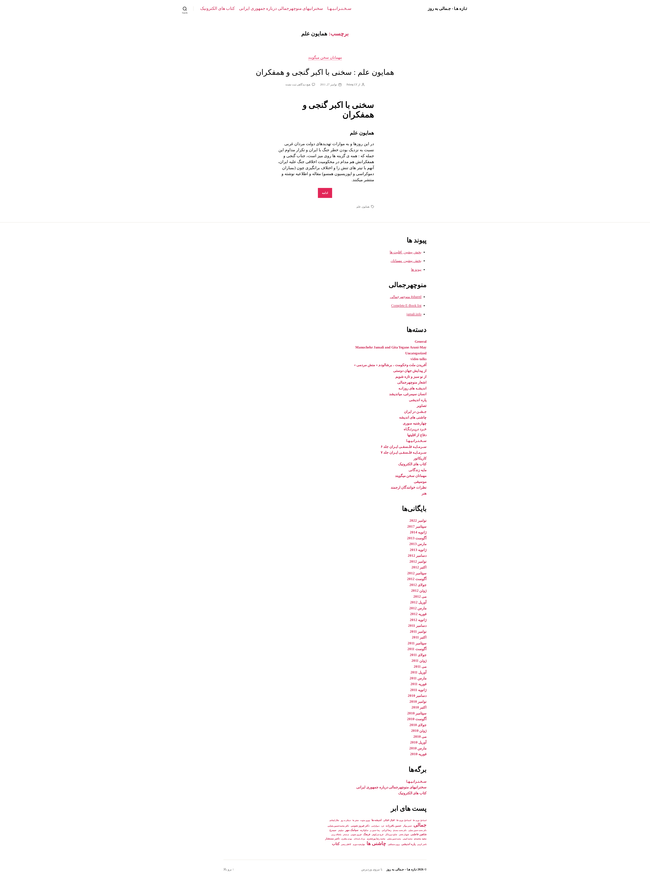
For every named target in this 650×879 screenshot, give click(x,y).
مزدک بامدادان (359, 839)
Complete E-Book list (406, 305)
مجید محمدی (420, 838)
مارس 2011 (418, 678)
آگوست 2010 (417, 719)
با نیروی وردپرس (371, 869)
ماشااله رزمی (336, 835)
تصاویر (422, 406)
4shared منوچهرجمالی (405, 297)
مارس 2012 (418, 608)
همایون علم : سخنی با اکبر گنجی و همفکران (325, 72)
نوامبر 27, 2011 (328, 84)
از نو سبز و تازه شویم (411, 377)
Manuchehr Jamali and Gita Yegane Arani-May (391, 347)
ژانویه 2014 (418, 532)
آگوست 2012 (417, 579)
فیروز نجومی (356, 834)
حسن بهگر (407, 826)
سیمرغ (333, 830)
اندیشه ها (377, 820)
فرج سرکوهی (377, 834)
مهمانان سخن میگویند (325, 57)
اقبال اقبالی (389, 820)
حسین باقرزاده (393, 825)
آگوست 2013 (417, 538)
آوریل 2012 (418, 602)
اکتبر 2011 (419, 637)
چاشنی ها (376, 843)
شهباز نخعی (404, 834)
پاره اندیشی (418, 400)
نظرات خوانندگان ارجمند (409, 487)
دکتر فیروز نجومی (360, 825)
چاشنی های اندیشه (413, 417)
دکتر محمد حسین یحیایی (417, 830)
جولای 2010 (418, 725)
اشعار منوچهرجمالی (412, 382)
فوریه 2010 (418, 754)
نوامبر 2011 (418, 631)
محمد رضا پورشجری (376, 838)
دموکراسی (375, 826)
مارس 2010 (418, 748)
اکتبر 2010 (419, 707)
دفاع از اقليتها (417, 435)
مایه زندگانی (418, 470)
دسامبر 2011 (417, 626)
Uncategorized (416, 353)
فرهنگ (366, 834)
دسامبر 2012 (417, 556)
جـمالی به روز (346, 820)
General (421, 342)
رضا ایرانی (387, 830)
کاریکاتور (420, 458)
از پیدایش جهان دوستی (410, 371)
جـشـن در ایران (415, 412)
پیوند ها (416, 269)
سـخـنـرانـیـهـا (339, 8)
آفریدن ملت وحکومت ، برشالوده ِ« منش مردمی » (390, 365)
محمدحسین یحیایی (394, 839)
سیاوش (341, 830)
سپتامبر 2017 (417, 526)
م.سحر (346, 834)
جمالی (420, 825)
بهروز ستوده (365, 820)
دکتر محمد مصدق (400, 830)
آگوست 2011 (417, 649)
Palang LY (352, 84)
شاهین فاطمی (418, 834)
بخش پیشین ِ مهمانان (406, 261)
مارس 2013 (418, 544)
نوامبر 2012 (418, 561)
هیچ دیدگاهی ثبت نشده (298, 84)
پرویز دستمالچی (394, 844)
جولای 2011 (418, 655)
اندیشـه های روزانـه (412, 388)
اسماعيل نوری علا (420, 820)
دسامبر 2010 (417, 696)
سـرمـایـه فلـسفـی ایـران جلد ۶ (404, 447)
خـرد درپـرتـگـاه (415, 429)
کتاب (336, 844)
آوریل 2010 (418, 742)
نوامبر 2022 (418, 521)
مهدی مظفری (346, 839)
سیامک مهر (351, 830)
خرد (382, 826)
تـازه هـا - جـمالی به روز (447, 8)
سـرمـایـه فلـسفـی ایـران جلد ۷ (404, 452)
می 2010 (420, 737)
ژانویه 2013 (418, 550)
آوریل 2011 (418, 672)
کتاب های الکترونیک (217, 8)
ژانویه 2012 (418, 620)
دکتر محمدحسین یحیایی (338, 826)
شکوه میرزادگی (391, 835)
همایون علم (362, 206)
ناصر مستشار (332, 838)
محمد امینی (407, 839)
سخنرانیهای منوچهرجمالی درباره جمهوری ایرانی (281, 8)
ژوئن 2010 (419, 731)
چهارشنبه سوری (415, 423)
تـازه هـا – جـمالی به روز (401, 869)
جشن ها (356, 820)
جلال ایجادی (334, 820)
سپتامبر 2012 (417, 573)
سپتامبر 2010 (417, 713)
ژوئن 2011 (419, 661)
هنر (424, 493)
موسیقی (420, 482)
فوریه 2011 (418, 684)
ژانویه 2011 (418, 690)
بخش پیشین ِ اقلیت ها (405, 252)
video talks (418, 359)
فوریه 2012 (418, 614)
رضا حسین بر (375, 830)
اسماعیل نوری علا (403, 820)
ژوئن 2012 (419, 591)
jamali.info (413, 314)
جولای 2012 (418, 585)
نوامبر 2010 (418, 702)
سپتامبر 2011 (417, 643)
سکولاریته (364, 830)
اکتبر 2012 (419, 567)
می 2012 (420, 596)
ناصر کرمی (422, 844)
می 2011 (420, 666)
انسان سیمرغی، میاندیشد (408, 394)
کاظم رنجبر (346, 844)
